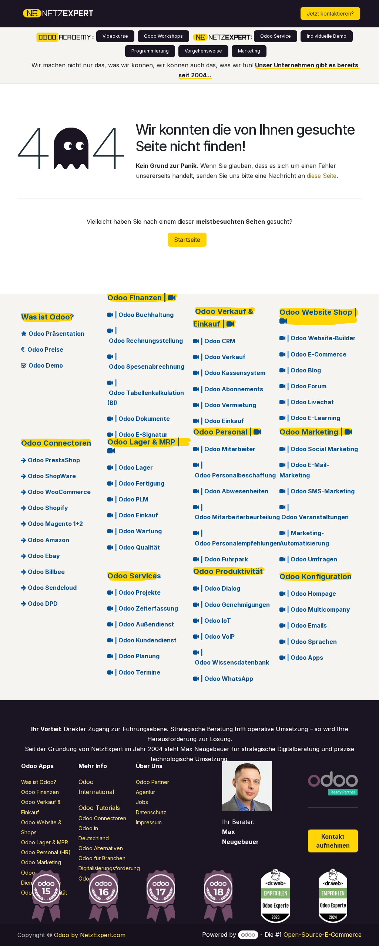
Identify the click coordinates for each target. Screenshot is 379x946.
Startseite (187, 239)
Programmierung (150, 51)
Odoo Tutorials (99, 807)
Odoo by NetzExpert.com (89, 935)
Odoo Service (275, 36)
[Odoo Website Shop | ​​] (318, 321)
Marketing (249, 51)
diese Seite (321, 175)
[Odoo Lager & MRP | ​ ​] (146, 451)
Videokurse (115, 36)
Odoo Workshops (163, 36)
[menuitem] (131, 13)
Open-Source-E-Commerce (323, 934)
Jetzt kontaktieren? (330, 13)
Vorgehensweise (203, 51)
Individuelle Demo (326, 36)
